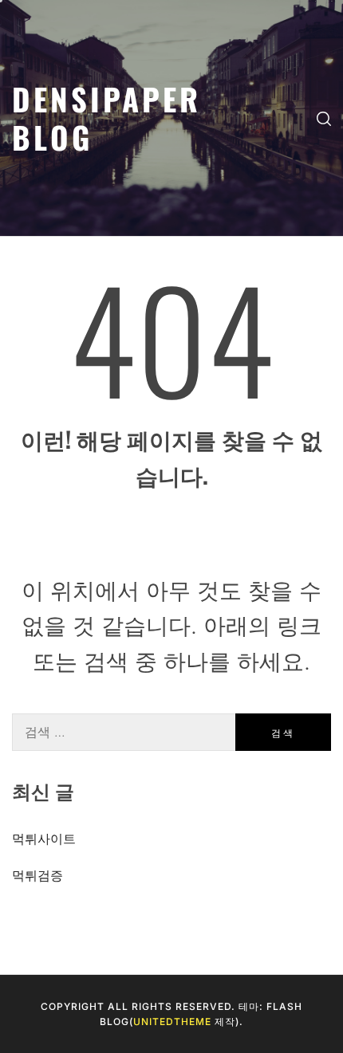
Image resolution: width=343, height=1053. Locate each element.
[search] (324, 118)
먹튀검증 (37, 875)
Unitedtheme (172, 1021)
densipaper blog (106, 117)
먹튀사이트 (44, 839)
